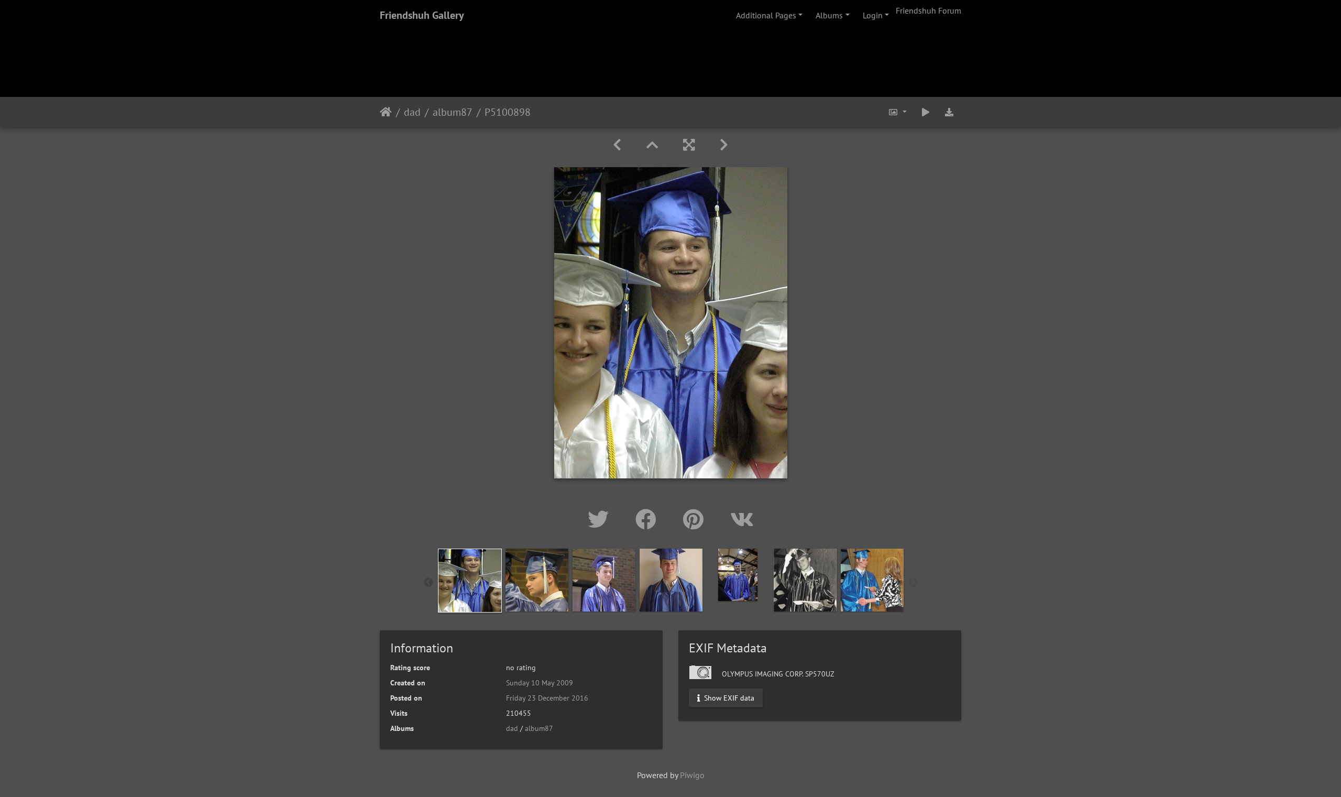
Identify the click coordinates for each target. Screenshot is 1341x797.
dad (412, 112)
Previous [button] (428, 582)
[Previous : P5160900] (617, 145)
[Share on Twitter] (601, 519)
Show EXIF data (728, 698)
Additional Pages (766, 15)
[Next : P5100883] (724, 145)
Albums (829, 15)
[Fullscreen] (688, 145)
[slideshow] (926, 112)
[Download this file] (949, 112)
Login (873, 15)
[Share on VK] (742, 519)
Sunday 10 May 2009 (539, 682)
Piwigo (692, 775)
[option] (469, 581)
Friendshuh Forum (928, 10)
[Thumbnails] (652, 145)
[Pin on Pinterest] (696, 519)
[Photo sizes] (897, 112)
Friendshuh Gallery (422, 15)
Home (386, 112)
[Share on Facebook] (649, 519)
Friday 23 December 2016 (547, 698)
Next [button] (913, 582)
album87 (452, 112)
